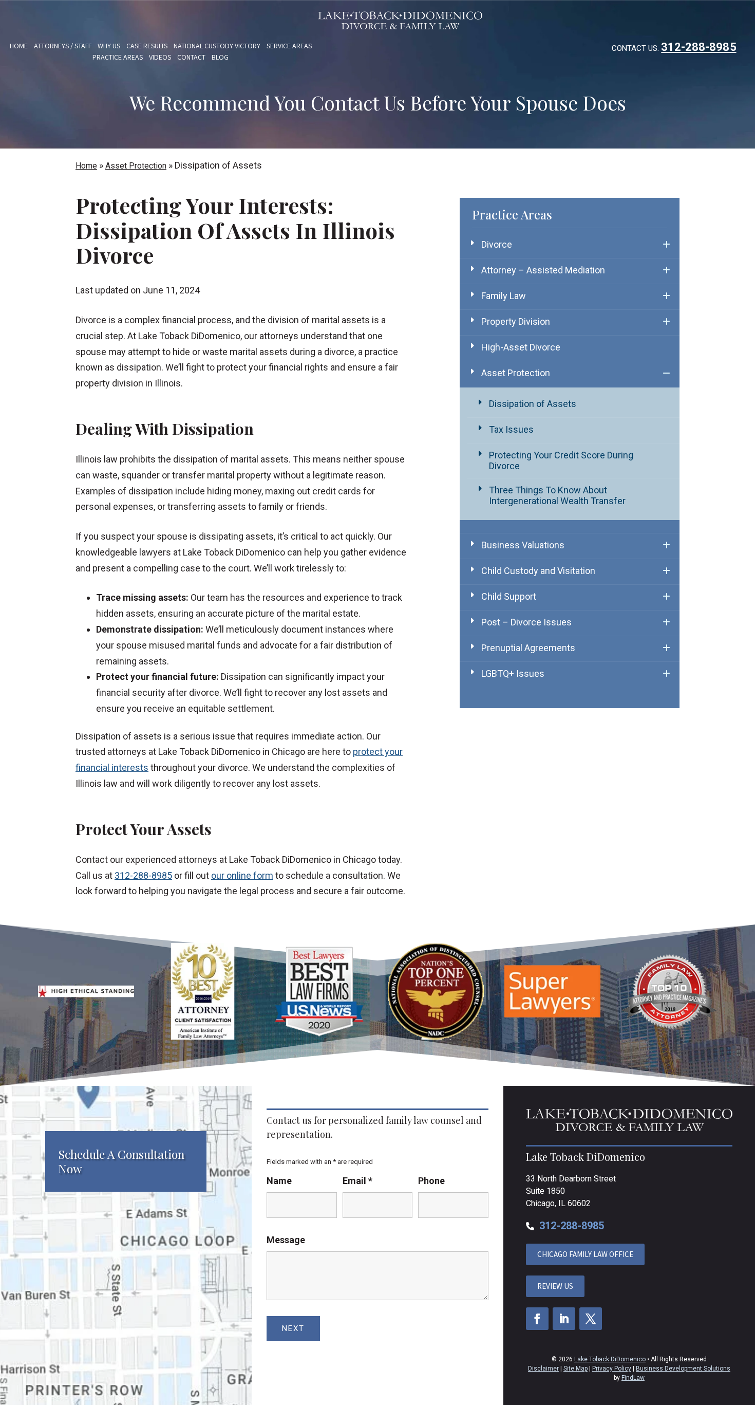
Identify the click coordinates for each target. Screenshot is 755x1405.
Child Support (508, 596)
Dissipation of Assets (532, 403)
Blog (220, 57)
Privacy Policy (611, 1368)
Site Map (575, 1368)
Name (279, 1180)
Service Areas (289, 45)
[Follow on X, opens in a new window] (590, 1318)
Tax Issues (511, 429)
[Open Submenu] (666, 244)
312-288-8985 (698, 47)
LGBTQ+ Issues (512, 673)
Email (357, 1180)
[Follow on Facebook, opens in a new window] (537, 1318)
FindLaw (633, 1377)
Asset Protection (515, 372)
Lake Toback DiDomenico (610, 1359)
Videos (160, 57)
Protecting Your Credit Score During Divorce (561, 460)
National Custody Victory (217, 45)
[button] (744, 1330)
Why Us (109, 45)
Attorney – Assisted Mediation (543, 270)
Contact (191, 57)
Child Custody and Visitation (538, 570)
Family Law (503, 295)
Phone (431, 1180)
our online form (242, 875)
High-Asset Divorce (520, 347)
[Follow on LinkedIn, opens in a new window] (564, 1318)
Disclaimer (543, 1368)
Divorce (496, 244)
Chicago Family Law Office (585, 1254)
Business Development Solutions (683, 1368)
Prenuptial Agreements (528, 647)
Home (19, 45)
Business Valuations (522, 545)
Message (286, 1239)
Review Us (555, 1286)
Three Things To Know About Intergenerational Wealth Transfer (557, 495)
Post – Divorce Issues (526, 622)
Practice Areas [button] (117, 57)
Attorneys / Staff (62, 45)
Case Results (146, 45)
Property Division (515, 321)
